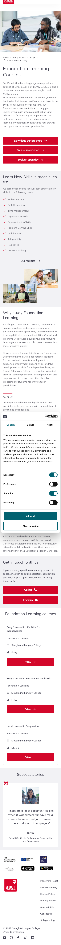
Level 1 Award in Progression (24, 742)
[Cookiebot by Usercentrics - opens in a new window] (45, 416)
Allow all (30, 516)
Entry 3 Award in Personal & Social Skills (29, 694)
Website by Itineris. (13, 931)
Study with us (19, 57)
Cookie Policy (47, 893)
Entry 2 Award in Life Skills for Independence (24, 644)
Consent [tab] (11, 424)
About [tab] (50, 424)
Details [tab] (30, 424)
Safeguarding (47, 920)
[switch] (53, 484)
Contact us (46, 913)
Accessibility (47, 907)
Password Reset (49, 880)
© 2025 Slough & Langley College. (21, 928)
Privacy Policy (48, 900)
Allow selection (31, 526)
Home (6, 57)
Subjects (33, 57)
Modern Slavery (48, 887)
